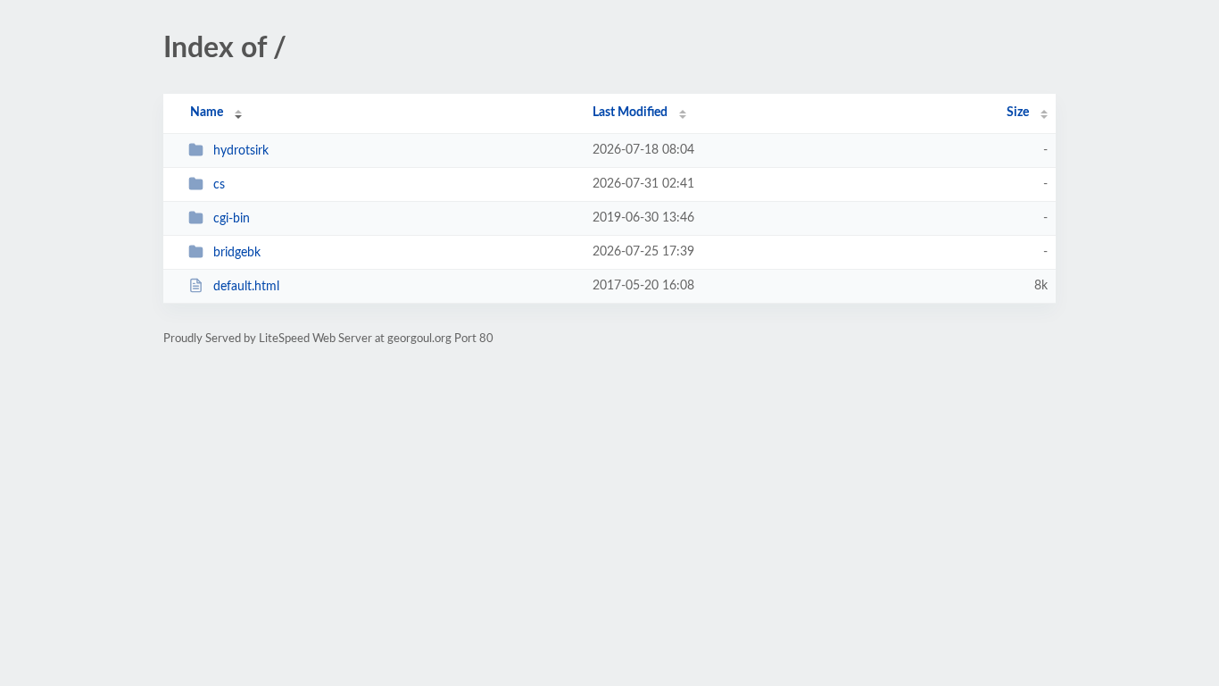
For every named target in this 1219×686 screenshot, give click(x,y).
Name (206, 112)
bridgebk (237, 253)
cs (219, 185)
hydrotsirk (241, 151)
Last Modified (630, 112)
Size (1018, 112)
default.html (246, 286)
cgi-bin (231, 219)
